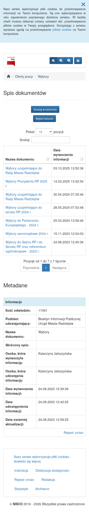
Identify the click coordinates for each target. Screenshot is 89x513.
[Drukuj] (78, 60)
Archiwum (42, 488)
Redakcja (48, 479)
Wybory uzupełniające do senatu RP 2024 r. (23, 209)
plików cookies (61, 30)
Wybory (43, 76)
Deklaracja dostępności (52, 470)
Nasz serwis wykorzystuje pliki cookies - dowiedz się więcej (42, 458)
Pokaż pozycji (44, 131)
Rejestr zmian (74, 432)
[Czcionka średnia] (61, 60)
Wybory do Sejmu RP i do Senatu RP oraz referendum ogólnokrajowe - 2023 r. (25, 246)
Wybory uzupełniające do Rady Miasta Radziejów (23, 170)
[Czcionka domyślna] (53, 60)
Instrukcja (21, 470)
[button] (83, 4)
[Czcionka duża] (69, 60)
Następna (59, 267)
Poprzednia (31, 267)
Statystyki (21, 488)
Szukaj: (25, 139)
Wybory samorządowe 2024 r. (27, 233)
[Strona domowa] (8, 76)
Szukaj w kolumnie (45, 109)
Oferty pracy (24, 76)
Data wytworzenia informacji (63, 154)
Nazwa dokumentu (19, 159)
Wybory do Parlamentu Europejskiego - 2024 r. (22, 222)
